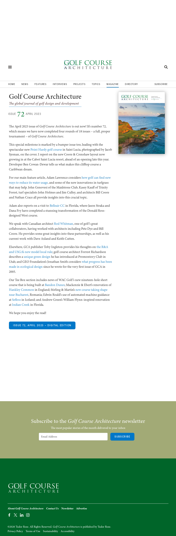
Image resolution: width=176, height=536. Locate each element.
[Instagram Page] (28, 514)
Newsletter (67, 508)
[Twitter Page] (15, 514)
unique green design (37, 257)
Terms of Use (33, 531)
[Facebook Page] (9, 514)
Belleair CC (57, 205)
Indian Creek (21, 304)
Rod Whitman (63, 223)
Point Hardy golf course (46, 149)
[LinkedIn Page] (21, 514)
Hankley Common (21, 290)
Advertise (81, 508)
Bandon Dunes (55, 285)
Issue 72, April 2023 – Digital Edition (42, 325)
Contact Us (52, 508)
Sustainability (50, 531)
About (25, 508)
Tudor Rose (104, 527)
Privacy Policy (15, 531)
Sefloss (16, 299)
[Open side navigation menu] (10, 67)
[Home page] (88, 65)
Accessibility (67, 531)
